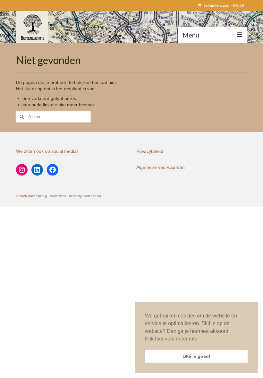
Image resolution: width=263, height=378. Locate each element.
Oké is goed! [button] (196, 356)
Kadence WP (92, 196)
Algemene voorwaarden (160, 167)
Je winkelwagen (223, 5)
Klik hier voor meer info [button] (171, 338)
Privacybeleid (149, 151)
